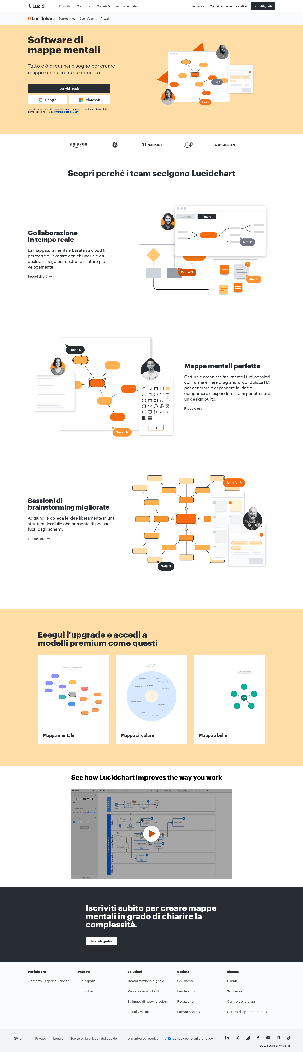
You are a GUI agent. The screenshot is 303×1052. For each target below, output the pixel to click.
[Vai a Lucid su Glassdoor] (278, 1038)
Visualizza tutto (139, 1012)
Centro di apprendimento (247, 1012)
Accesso (198, 6)
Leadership (186, 991)
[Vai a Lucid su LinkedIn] (227, 1038)
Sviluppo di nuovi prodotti (147, 1001)
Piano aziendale (126, 6)
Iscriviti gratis (263, 6)
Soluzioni (83, 6)
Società (102, 6)
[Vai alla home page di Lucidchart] (42, 18)
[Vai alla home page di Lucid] (42, 6)
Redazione (185, 1001)
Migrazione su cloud (143, 991)
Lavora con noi (189, 1012)
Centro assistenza (241, 1001)
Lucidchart (86, 991)
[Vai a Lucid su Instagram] (248, 1038)
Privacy (41, 1038)
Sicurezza (234, 991)
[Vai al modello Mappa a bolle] (229, 699)
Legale (58, 1038)
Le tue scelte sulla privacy (193, 1038)
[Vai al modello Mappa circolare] (151, 699)
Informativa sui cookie (140, 1038)
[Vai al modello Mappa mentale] (73, 699)
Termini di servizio (71, 109)
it (20, 1038)
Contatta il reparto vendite (228, 6)
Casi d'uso (87, 18)
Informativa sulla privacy (64, 111)
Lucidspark (86, 981)
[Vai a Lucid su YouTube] (268, 1038)
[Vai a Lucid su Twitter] (237, 1038)
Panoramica (67, 18)
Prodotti (64, 6)
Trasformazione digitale (145, 981)
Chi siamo (185, 981)
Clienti (232, 981)
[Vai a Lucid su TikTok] (289, 1038)
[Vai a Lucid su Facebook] (258, 1038)
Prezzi (105, 18)
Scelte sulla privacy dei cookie (93, 1038)
